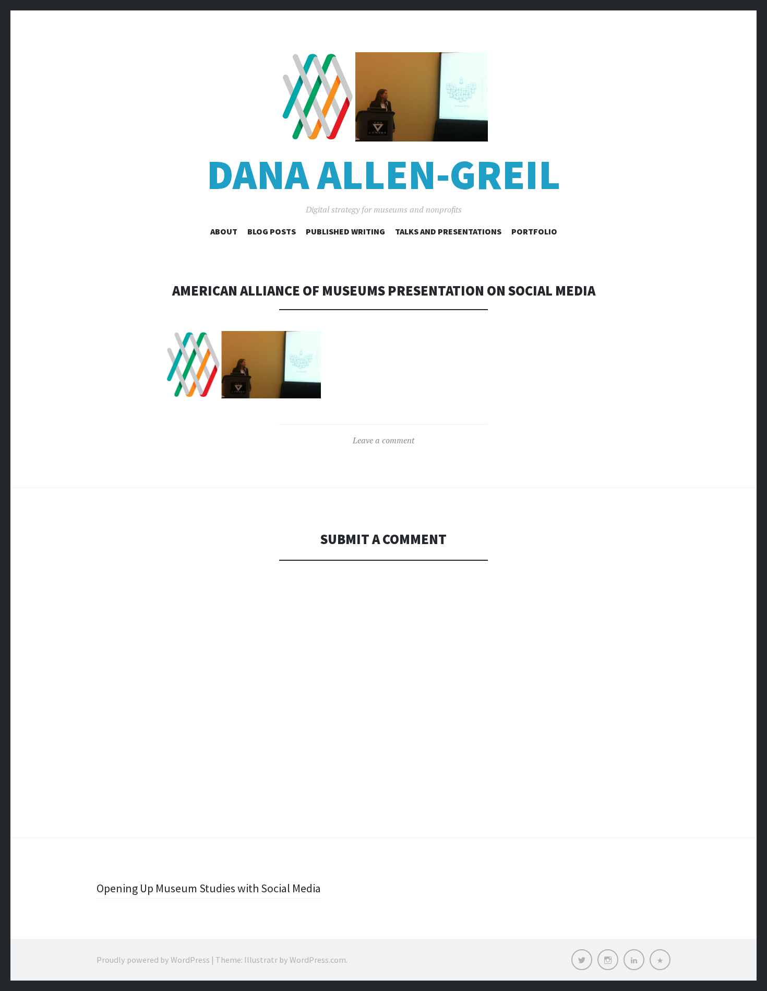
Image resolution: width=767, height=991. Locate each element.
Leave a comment (383, 440)
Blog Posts (271, 231)
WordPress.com (318, 959)
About (223, 231)
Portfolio (534, 231)
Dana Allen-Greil (383, 174)
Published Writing (345, 231)
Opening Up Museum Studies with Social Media (209, 888)
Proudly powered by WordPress (153, 959)
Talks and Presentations (448, 231)
